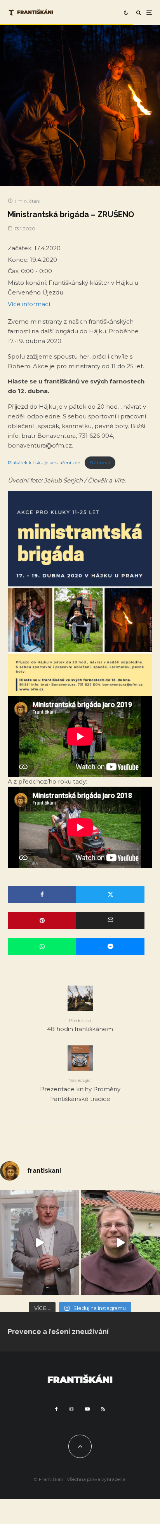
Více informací (29, 304)
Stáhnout (100, 462)
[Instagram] (71, 1409)
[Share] (42, 894)
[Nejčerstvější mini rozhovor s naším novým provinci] (120, 1242)
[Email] (110, 920)
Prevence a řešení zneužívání (58, 1331)
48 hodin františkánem (80, 1025)
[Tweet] (110, 894)
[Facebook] (56, 1409)
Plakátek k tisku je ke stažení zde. (44, 462)
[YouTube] (87, 1409)
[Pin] (42, 920)
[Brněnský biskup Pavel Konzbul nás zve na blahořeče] (39, 1242)
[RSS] (103, 1409)
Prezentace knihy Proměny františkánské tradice (80, 1089)
